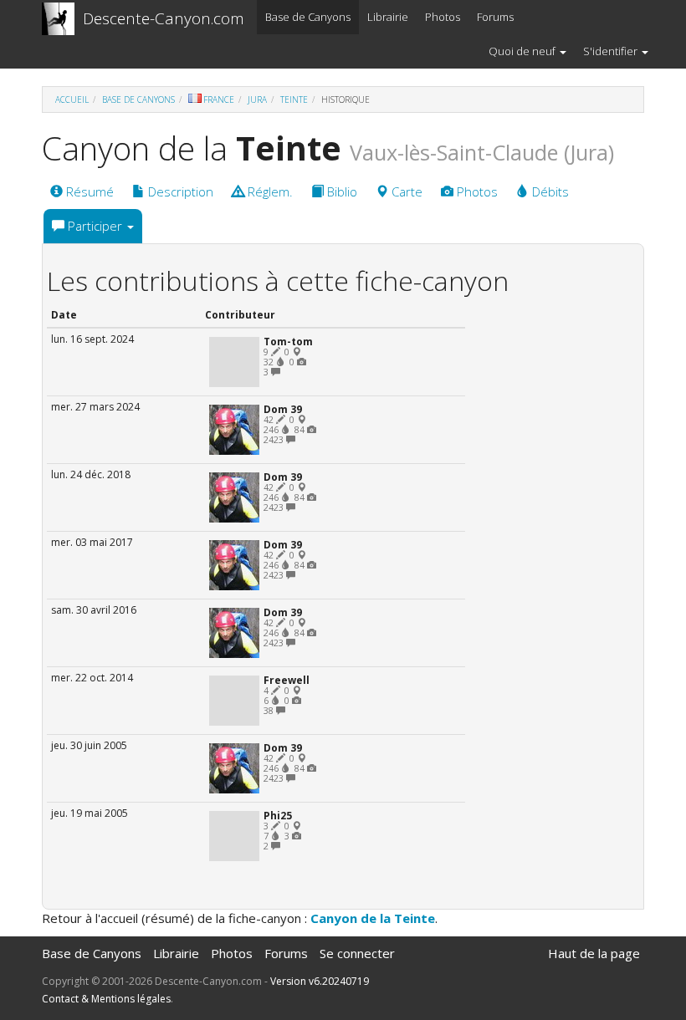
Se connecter (357, 953)
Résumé (88, 191)
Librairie (387, 16)
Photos (442, 16)
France (218, 99)
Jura (257, 99)
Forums (495, 16)
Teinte (294, 99)
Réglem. (268, 191)
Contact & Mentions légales (106, 999)
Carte (405, 191)
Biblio (340, 191)
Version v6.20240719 (319, 981)
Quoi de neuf (523, 51)
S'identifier (611, 51)
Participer (94, 225)
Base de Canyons (308, 16)
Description (179, 191)
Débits (549, 191)
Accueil (72, 99)
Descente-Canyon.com (163, 18)
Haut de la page (594, 953)
